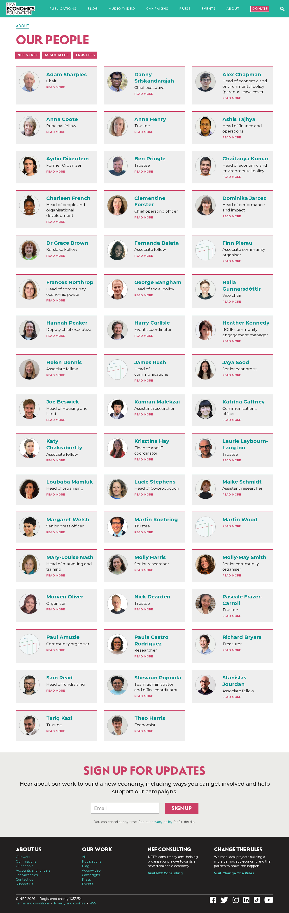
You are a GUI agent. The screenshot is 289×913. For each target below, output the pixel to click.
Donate (260, 8)
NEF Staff (28, 55)
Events (208, 8)
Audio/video (122, 8)
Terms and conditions (32, 903)
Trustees (85, 55)
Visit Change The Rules (234, 873)
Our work (23, 857)
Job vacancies (27, 875)
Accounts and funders (33, 870)
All (84, 857)
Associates (56, 55)
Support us (24, 884)
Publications (63, 8)
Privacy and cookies (69, 903)
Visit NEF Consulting (165, 873)
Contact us (24, 879)
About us (29, 849)
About (233, 8)
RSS (93, 903)
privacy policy (161, 822)
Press (185, 8)
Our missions (26, 861)
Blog (93, 8)
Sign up (182, 808)
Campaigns (157, 8)
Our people (24, 866)
